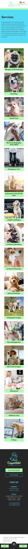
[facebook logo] (10, 503)
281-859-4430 (14, 475)
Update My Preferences (7, 541)
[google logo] (14, 503)
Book (5, 546)
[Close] (26, 535)
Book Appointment (14, 470)
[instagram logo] (18, 503)
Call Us (23, 546)
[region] (14, 539)
